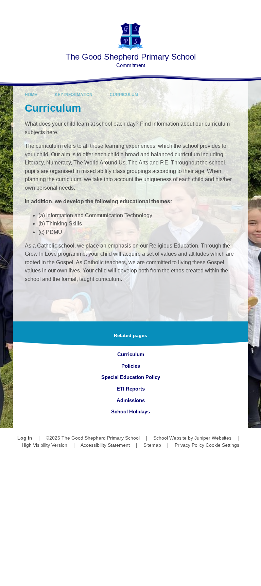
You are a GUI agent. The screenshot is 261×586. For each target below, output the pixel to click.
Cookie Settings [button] (222, 445)
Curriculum (124, 94)
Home (31, 94)
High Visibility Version (44, 445)
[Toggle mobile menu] (252, 8)
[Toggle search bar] (234, 8)
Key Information (73, 94)
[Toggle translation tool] (216, 8)
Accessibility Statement (105, 445)
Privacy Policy (189, 445)
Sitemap (152, 445)
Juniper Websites (212, 438)
